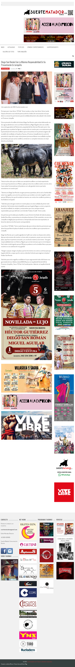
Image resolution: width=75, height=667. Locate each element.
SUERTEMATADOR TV (52, 47)
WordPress (10, 664)
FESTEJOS (21, 47)
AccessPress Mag (22, 664)
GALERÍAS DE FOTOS (8, 52)
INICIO (2, 47)
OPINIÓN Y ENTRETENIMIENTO (35, 47)
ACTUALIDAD (11, 47)
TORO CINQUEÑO (22, 52)
